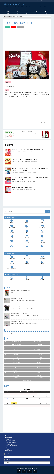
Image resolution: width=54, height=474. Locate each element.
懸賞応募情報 (12, 16)
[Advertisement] (27, 39)
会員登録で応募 (42, 258)
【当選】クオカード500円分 (16, 298)
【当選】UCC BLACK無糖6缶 (16, 306)
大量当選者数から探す (12, 274)
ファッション (11, 242)
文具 (42, 237)
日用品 (39, 367)
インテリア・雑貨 (42, 227)
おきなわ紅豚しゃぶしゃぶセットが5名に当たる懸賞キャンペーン (27, 149)
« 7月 (5, 406)
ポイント (42, 247)
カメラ (12, 237)
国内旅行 (27, 222)
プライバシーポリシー (40, 0)
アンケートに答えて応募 (11, 268)
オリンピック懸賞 (39, 352)
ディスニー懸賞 (39, 357)
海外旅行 (11, 222)
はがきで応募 (9, 439)
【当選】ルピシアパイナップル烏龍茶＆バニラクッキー (21, 290)
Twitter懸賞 (20, 16)
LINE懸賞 (27, 263)
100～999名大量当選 (16, 341)
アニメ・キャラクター (39, 349)
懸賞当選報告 (13, 26)
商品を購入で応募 (12, 258)
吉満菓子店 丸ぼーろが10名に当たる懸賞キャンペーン (25, 187)
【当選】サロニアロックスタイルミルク (18, 313)
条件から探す (10, 253)
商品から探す (10, 217)
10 (7, 398)
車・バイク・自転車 (11, 247)
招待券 (27, 232)
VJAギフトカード (39, 346)
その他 (16, 349)
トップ (6, 16)
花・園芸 (27, 237)
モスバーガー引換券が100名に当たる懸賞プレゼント (24, 159)
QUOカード (16, 346)
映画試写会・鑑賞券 (16, 370)
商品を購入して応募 (10, 440)
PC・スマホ (27, 247)
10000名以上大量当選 (16, 344)
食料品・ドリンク (20, 26)
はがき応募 (12, 263)
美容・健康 (12, 232)
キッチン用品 (27, 242)
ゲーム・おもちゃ (16, 357)
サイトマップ (47, 0)
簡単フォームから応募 (11, 442)
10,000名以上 (11, 279)
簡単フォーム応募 (27, 258)
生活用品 (42, 232)
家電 (42, 222)
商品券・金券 (27, 227)
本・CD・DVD (42, 242)
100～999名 (42, 279)
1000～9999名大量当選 (39, 341)
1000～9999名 (27, 279)
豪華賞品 (16, 377)
